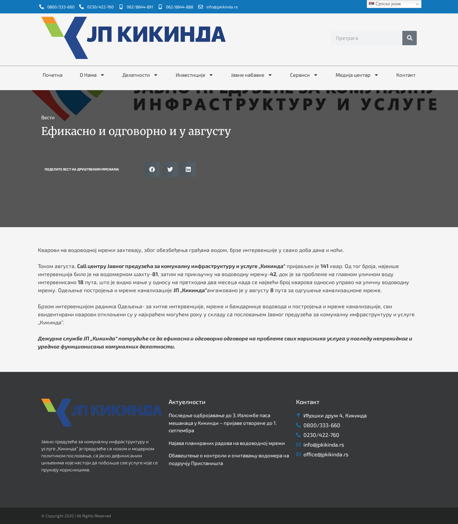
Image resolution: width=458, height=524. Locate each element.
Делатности (136, 75)
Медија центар (353, 75)
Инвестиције (190, 75)
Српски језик (387, 3)
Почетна (52, 75)
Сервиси (300, 75)
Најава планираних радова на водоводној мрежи (227, 443)
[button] (152, 169)
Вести (48, 117)
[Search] (409, 38)
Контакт (405, 75)
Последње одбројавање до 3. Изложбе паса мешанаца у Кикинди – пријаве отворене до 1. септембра (223, 422)
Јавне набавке (247, 75)
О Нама (88, 75)
